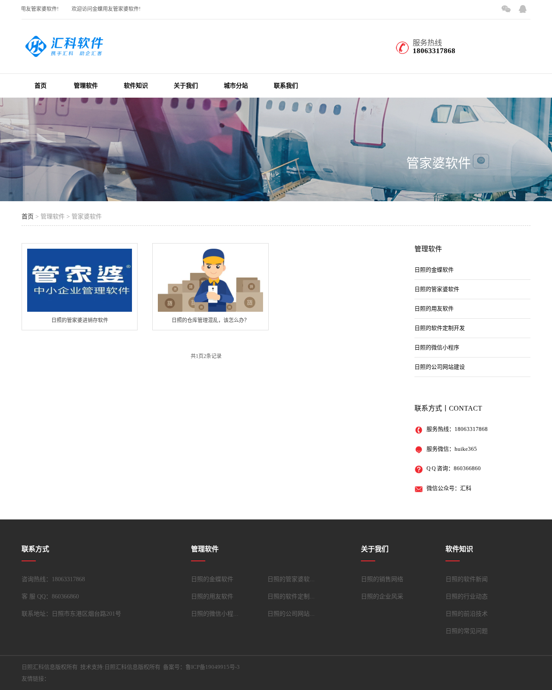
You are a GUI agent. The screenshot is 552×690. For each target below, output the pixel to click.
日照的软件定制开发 (439, 328)
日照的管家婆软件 (436, 289)
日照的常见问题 (466, 631)
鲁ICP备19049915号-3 (212, 667)
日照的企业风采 (382, 596)
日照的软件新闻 (466, 579)
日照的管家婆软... (291, 579)
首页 (40, 85)
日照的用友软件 (434, 308)
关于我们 (186, 85)
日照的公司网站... (291, 614)
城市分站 (236, 85)
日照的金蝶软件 (434, 269)
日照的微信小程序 (436, 347)
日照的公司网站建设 (439, 367)
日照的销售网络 (382, 579)
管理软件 (86, 85)
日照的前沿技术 (466, 614)
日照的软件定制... (291, 596)
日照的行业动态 (466, 596)
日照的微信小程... (214, 614)
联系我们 (286, 85)
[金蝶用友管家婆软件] (65, 52)
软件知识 (136, 85)
